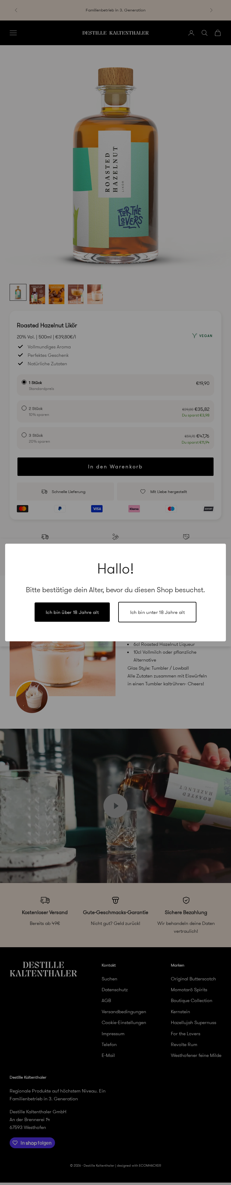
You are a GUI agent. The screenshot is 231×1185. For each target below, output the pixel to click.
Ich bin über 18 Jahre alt (72, 612)
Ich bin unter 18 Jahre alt (157, 612)
